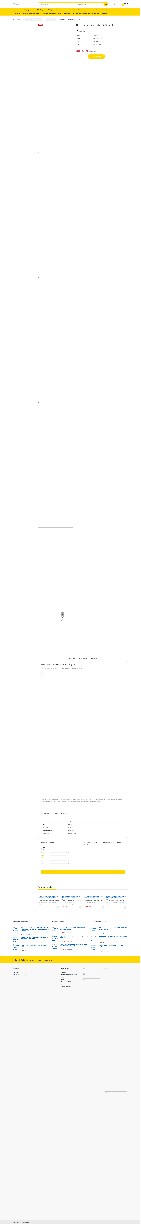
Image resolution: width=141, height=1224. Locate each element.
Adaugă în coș (97, 56)
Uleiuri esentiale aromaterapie (81, 13)
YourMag (16, 1222)
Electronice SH (105, 13)
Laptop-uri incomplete (88, 10)
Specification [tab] (83, 658)
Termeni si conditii (66, 986)
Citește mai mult (57, 907)
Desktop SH (76, 10)
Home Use (67, 13)
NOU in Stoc (95, 13)
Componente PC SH (101, 10)
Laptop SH (51, 10)
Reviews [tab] (94, 658)
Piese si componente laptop (21, 10)
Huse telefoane (51, 19)
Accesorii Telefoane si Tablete (31, 13)
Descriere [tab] (72, 658)
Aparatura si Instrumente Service (52, 13)
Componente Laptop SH (62, 10)
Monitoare (17, 13)
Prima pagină (16, 19)
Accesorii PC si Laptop (38, 10)
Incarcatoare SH (115, 10)
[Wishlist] (114, 4)
